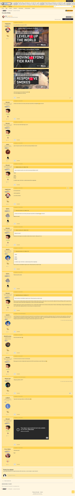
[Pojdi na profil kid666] (7, 151)
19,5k (8, 393)
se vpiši (27, 471)
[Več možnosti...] (71, 22)
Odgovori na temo (68, 19)
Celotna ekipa (21, 8)
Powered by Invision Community (37, 494)
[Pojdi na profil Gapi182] (7, 257)
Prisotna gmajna (27, 8)
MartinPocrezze (7, 336)
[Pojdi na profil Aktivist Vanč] (7, 384)
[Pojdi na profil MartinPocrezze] (7, 344)
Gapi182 (7, 249)
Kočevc (7, 208)
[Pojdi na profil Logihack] (7, 406)
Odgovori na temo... (12, 475)
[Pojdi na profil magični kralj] (3, 17)
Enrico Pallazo (7, 449)
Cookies (41, 492)
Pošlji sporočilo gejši (35, 492)
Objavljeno (18, 22)
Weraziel (8, 102)
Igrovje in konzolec (14, 17)
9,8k (8, 38)
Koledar (10, 8)
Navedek (18, 97)
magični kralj (7, 23)
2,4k (8, 160)
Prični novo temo (58, 19)
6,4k (8, 464)
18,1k (8, 140)
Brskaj (4, 6)
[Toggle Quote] (15, 167)
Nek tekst (15, 8)
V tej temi (67, 6)
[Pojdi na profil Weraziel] (7, 110)
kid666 (7, 144)
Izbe (6, 8)
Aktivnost (10, 6)
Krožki (3, 8)
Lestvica (33, 8)
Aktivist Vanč (8, 378)
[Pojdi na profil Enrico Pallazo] (7, 455)
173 (8, 414)
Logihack (8, 397)
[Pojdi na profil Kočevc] (7, 214)
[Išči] (71, 6)
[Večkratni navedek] (15, 98)
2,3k (8, 266)
